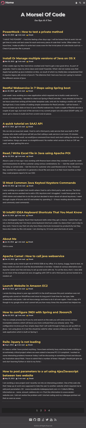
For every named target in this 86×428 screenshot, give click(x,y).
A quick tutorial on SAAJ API (23, 123)
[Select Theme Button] (76, 3)
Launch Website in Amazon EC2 (25, 286)
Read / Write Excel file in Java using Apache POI (36, 153)
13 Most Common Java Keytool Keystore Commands (39, 183)
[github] (35, 420)
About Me (9, 239)
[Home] (2, 3)
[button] (84, 3)
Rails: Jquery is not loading (22, 342)
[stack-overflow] (43, 420)
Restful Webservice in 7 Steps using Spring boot (36, 88)
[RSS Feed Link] (55, 420)
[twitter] (47, 420)
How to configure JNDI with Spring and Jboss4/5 (37, 312)
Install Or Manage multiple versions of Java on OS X (39, 58)
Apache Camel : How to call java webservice (33, 256)
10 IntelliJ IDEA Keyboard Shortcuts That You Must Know (42, 212)
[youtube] (51, 420)
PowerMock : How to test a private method (33, 32)
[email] (31, 420)
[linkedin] (39, 420)
